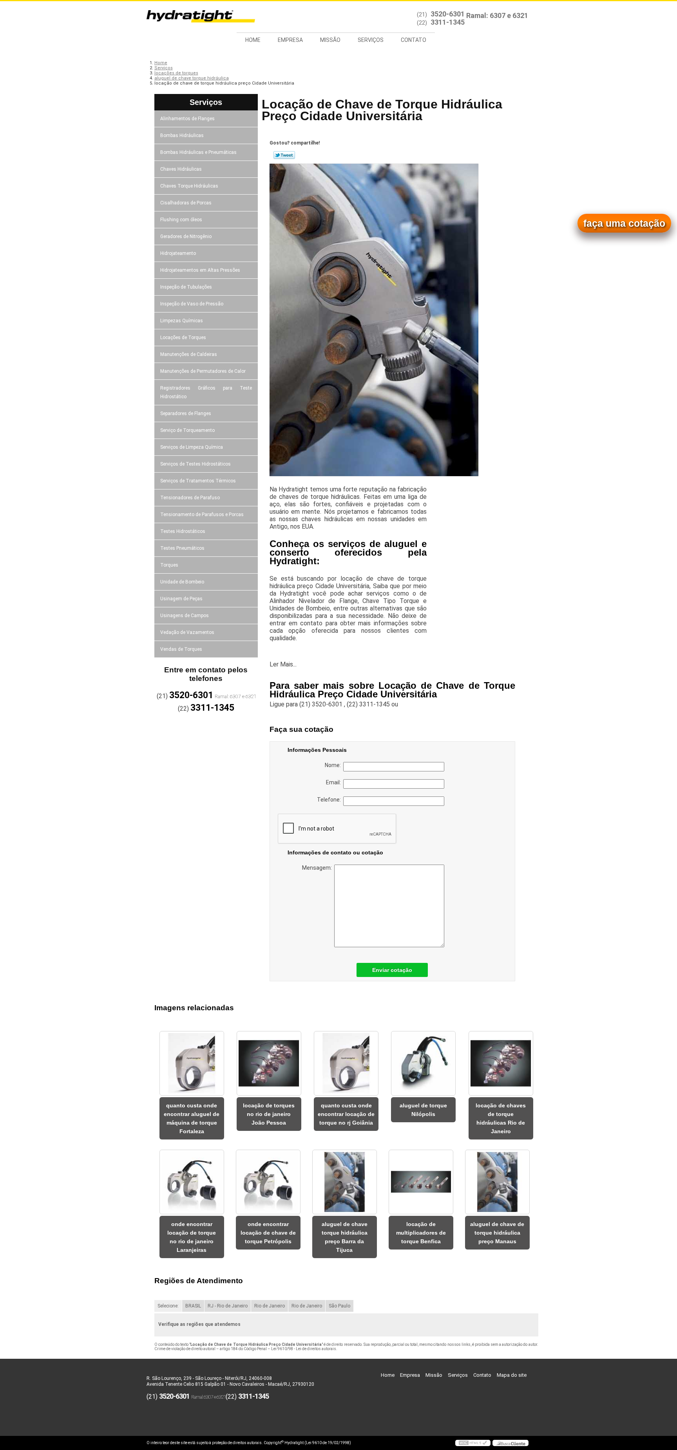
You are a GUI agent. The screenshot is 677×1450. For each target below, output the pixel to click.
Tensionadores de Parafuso (190, 497)
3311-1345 (448, 22)
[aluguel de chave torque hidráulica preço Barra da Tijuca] (344, 1182)
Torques (169, 565)
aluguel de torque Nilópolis (423, 1109)
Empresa (290, 40)
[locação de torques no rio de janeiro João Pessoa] (269, 1063)
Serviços (371, 40)
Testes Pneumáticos (182, 548)
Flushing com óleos (181, 219)
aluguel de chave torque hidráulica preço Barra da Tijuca (344, 1237)
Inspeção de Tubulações (186, 287)
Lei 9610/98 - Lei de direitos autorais (303, 1349)
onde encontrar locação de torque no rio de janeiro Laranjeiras (191, 1237)
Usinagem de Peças (181, 598)
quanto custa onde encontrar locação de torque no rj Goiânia (346, 1114)
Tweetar (284, 155)
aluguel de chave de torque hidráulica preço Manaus (497, 1232)
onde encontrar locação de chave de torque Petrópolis (268, 1232)
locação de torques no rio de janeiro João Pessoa (269, 1114)
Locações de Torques (183, 337)
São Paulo (339, 1306)
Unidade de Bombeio (182, 582)
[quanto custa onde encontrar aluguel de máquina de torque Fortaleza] (191, 1063)
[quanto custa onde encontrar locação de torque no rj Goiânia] (346, 1063)
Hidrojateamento (178, 253)
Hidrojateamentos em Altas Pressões (200, 270)
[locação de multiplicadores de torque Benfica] (421, 1182)
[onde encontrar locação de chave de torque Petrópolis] (268, 1182)
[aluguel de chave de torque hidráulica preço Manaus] (497, 1182)
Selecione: (168, 1306)
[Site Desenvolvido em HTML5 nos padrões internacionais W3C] (473, 1443)
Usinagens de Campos (184, 615)
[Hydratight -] (192, 17)
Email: (334, 782)
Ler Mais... (283, 664)
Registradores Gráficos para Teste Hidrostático (206, 392)
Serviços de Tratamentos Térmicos (198, 481)
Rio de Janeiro (269, 1306)
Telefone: (330, 799)
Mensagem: (318, 868)
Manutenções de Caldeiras (188, 354)
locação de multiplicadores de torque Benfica (421, 1232)
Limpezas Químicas (181, 320)
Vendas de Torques (181, 649)
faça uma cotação (624, 223)
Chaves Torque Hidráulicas (189, 186)
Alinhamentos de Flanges (187, 118)
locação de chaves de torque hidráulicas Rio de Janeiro (501, 1118)
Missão (330, 40)
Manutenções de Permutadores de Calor (203, 371)
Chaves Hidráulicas (181, 169)
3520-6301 (448, 14)
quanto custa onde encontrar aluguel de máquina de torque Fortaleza (191, 1118)
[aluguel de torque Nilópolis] (423, 1063)
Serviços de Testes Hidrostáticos (195, 464)
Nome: (334, 765)
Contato (413, 40)
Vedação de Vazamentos (187, 632)
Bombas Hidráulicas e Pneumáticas (198, 152)
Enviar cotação (392, 970)
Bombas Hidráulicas (182, 135)
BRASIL (193, 1306)
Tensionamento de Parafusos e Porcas (202, 514)
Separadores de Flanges (185, 413)
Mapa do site (512, 1375)
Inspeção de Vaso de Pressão (191, 304)
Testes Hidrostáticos (182, 531)
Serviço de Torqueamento (187, 430)
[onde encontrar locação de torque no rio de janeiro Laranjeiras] (191, 1182)
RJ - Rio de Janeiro (228, 1306)
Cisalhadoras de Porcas (186, 203)
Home (253, 40)
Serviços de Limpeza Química (191, 447)
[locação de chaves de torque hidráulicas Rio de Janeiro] (501, 1063)
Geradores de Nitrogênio (186, 236)
